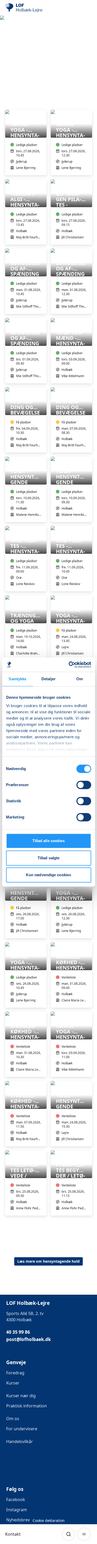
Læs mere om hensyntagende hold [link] (48, 1261)
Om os (12, 1418)
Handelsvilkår (19, 1441)
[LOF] (31, 7)
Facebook (15, 1499)
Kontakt (13, 1534)
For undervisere (22, 1429)
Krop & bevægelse (23, 48)
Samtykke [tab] (17, 679)
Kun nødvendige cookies (48, 875)
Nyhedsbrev (18, 1520)
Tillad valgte (48, 858)
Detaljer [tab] (48, 679)
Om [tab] (79, 679)
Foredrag (15, 1373)
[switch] (83, 785)
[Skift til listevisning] (89, 102)
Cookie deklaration (49, 1520)
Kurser (12, 1383)
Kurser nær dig (21, 1396)
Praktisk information (26, 1406)
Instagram (16, 1510)
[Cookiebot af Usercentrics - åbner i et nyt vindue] (69, 664)
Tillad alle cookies (48, 840)
